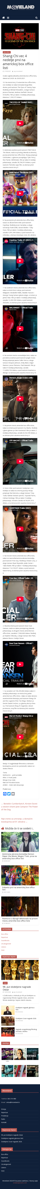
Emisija (3, 1109)
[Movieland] (3, 18)
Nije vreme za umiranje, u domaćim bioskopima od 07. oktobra (17, 820)
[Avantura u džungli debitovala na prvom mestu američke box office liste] (20, 898)
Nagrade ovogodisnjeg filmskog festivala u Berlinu (26, 1030)
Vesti (2, 950)
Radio (3, 1119)
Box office (7, 52)
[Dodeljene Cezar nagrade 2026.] (8, 1017)
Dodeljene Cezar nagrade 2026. (26, 1018)
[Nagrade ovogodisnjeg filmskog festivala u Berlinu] (8, 1028)
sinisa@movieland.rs (13, 1102)
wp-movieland (18, 71)
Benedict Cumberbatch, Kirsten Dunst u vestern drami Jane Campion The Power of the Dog (19, 806)
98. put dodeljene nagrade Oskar (17, 988)
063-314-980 (11, 1099)
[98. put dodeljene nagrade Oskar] (20, 961)
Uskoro (3, 947)
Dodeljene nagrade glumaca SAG (12, 1138)
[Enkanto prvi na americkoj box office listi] (20, 866)
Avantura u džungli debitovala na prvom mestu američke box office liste (20, 919)
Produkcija (4, 1116)
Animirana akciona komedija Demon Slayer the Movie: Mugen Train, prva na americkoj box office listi (19, 856)
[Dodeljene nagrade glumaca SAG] (8, 1007)
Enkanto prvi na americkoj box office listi (18, 888)
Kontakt (3, 1122)
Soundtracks (5, 940)
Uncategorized (6, 944)
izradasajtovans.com (20, 1183)
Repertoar (4, 937)
